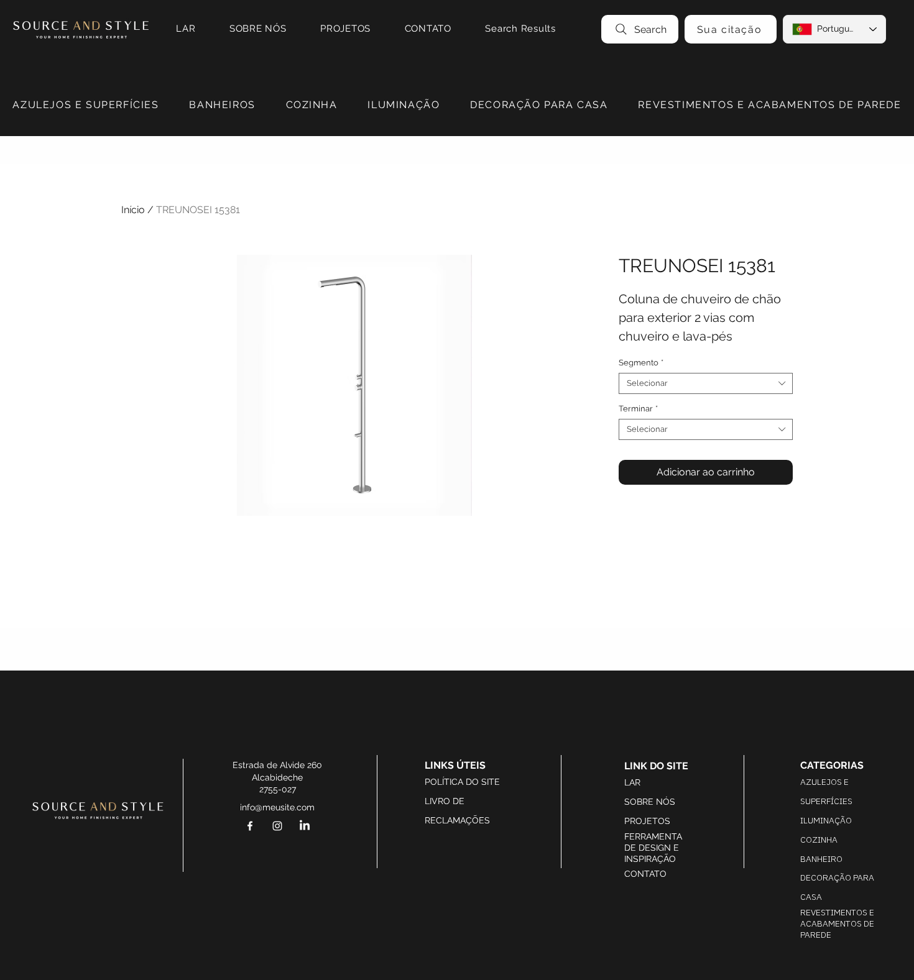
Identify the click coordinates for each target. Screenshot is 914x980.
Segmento (641, 362)
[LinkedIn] (304, 826)
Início (133, 210)
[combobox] (706, 383)
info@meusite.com (277, 807)
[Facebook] (250, 826)
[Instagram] (277, 826)
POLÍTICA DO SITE (462, 782)
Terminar (638, 408)
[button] (86, 105)
